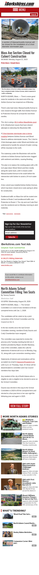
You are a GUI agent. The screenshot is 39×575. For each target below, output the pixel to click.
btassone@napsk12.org (26, 362)
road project (9, 213)
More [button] (34, 516)
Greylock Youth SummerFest (13, 248)
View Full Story (19, 406)
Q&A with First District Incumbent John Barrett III (29, 482)
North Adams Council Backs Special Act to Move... (28, 436)
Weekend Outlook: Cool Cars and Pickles (30, 421)
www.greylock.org (7, 254)
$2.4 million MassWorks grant (26, 122)
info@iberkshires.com (12, 279)
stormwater (17, 213)
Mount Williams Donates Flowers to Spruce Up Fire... (30, 497)
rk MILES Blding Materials (12, 258)
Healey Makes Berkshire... (23, 532)
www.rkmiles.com (6, 265)
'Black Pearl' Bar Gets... (22, 514)
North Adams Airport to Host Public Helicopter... (30, 451)
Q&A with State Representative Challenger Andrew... (28, 466)
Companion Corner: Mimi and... (23, 542)
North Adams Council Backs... (25, 523)
